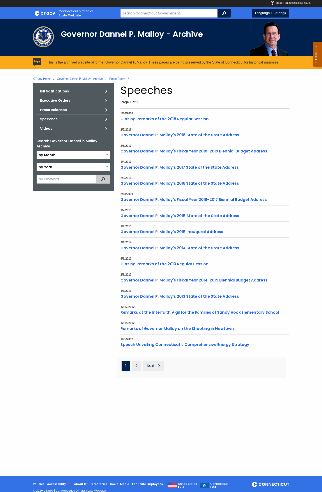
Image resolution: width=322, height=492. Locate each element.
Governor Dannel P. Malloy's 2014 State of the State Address (179, 248)
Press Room (117, 78)
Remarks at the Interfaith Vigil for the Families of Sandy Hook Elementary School (199, 312)
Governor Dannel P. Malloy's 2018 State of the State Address (179, 135)
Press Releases (53, 109)
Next (151, 365)
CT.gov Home (42, 78)
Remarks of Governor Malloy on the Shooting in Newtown (177, 328)
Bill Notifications (54, 91)
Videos (46, 128)
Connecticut (219, 485)
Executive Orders (55, 100)
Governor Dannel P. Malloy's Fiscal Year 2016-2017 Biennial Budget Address (193, 199)
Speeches (49, 119)
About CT (81, 484)
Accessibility (56, 484)
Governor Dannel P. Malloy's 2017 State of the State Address (179, 167)
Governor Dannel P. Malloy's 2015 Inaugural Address (171, 231)
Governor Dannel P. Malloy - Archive (80, 78)
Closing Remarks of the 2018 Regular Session (164, 119)
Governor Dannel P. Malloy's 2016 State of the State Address (179, 183)
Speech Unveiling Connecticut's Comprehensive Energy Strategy (184, 344)
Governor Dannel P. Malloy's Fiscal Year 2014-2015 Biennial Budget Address (193, 280)
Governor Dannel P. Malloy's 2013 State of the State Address (179, 296)
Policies (38, 484)
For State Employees (147, 484)
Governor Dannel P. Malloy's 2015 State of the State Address (179, 215)
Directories (99, 484)
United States (187, 485)
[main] (161, 247)
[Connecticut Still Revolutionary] (270, 484)
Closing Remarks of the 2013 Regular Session (164, 264)
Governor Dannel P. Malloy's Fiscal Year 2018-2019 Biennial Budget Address (193, 151)
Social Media (119, 484)
